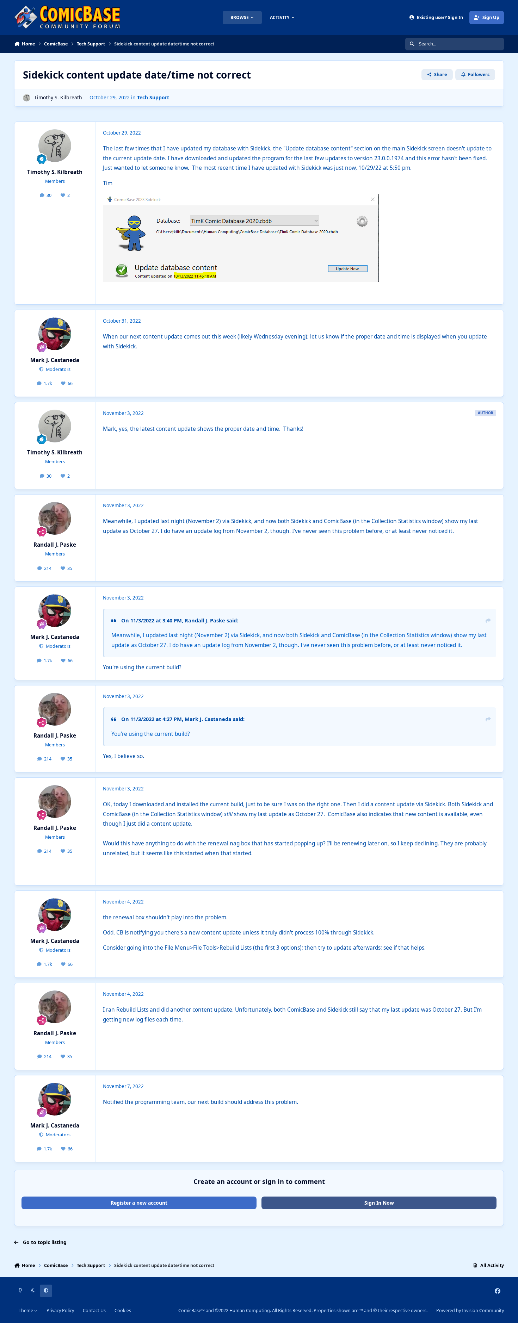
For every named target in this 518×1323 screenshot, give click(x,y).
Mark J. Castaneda (54, 360)
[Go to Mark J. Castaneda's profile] (55, 333)
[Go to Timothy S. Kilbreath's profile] (26, 97)
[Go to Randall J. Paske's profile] (55, 518)
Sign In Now (379, 1202)
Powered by (470, 1310)
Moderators (57, 369)
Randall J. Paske (54, 544)
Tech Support (153, 97)
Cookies (123, 1310)
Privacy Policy (60, 1310)
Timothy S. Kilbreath (58, 97)
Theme (26, 1310)
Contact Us (94, 1310)
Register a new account (139, 1202)
